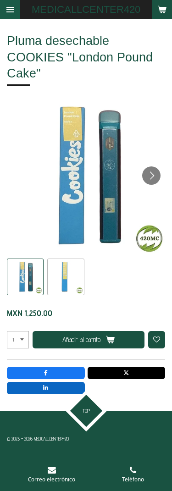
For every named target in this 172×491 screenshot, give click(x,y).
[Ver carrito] (162, 9)
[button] (25, 277)
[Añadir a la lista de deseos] (157, 339)
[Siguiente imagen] (151, 175)
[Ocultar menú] (10, 9)
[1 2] (18, 339)
